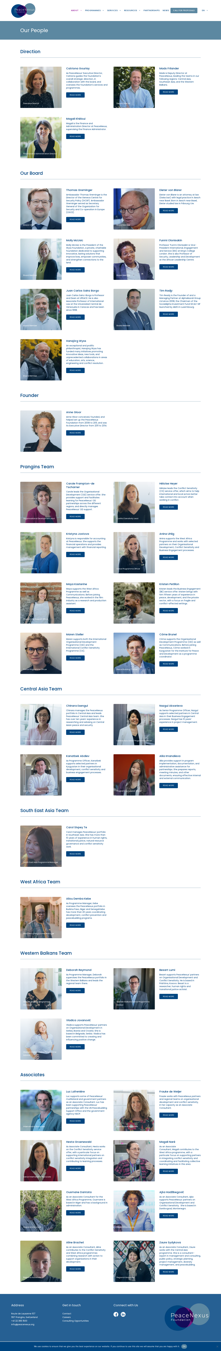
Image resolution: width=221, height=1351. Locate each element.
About (75, 10)
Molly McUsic (74, 240)
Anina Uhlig (166, 534)
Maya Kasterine (76, 584)
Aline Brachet (75, 1242)
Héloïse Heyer (168, 483)
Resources (130, 10)
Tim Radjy (165, 290)
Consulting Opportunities (75, 1320)
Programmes (93, 10)
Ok (184, 1346)
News (166, 10)
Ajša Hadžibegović (171, 1192)
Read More (75, 95)
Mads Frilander (169, 68)
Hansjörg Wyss (76, 341)
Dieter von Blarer (170, 190)
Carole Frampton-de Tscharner (80, 485)
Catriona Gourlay (78, 68)
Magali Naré (167, 1142)
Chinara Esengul (77, 706)
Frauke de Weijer (170, 1091)
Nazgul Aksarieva (171, 706)
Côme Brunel (168, 634)
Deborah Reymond (78, 970)
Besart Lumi (167, 970)
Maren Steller (75, 634)
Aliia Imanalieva (169, 756)
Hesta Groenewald (78, 1142)
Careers (66, 1317)
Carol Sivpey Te (76, 827)
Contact (66, 1313)
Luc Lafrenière (75, 1091)
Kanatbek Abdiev (77, 756)
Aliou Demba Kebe (78, 898)
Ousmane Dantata (79, 1192)
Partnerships (152, 10)
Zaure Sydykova (170, 1242)
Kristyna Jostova (77, 534)
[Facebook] (116, 1315)
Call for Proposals (184, 10)
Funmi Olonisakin (170, 240)
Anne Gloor (73, 412)
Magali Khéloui (75, 119)
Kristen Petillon (169, 584)
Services (112, 10)
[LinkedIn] (123, 1315)
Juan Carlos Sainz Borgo (82, 290)
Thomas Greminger (79, 190)
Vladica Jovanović (78, 1020)
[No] (217, 1346)
